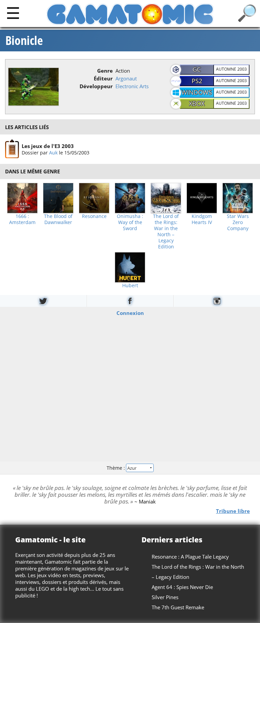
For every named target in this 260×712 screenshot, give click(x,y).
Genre (105, 70)
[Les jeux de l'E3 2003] (12, 149)
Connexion (130, 313)
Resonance (94, 216)
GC (197, 69)
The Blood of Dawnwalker (58, 219)
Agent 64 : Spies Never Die (182, 587)
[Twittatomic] (43, 301)
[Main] (13, 13)
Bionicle (24, 40)
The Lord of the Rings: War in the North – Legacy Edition (166, 231)
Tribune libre (233, 511)
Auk (53, 152)
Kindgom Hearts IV (202, 219)
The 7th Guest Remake (178, 607)
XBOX (196, 103)
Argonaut (126, 78)
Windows (196, 92)
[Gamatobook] (130, 301)
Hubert (130, 286)
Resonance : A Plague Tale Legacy (190, 556)
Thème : (116, 467)
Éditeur (103, 78)
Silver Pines (165, 597)
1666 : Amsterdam (22, 219)
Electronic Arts (132, 86)
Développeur (96, 86)
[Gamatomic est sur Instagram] (217, 301)
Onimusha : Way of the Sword (130, 222)
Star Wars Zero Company (238, 222)
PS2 (197, 81)
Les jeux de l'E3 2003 (48, 146)
